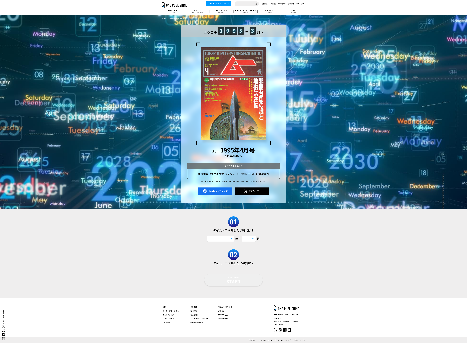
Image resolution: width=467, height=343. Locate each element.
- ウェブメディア (168, 315)
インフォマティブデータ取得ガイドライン (291, 340)
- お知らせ (221, 311)
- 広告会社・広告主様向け (198, 318)
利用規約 (252, 340)
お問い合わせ (300, 4)
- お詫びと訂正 (222, 315)
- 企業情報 (193, 307)
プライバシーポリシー (266, 340)
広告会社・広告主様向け (278, 4)
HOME (164, 18)
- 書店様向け (193, 315)
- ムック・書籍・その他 (170, 311)
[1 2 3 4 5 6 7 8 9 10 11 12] (249, 239)
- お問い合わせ (222, 318)
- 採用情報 (193, 311)
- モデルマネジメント (224, 307)
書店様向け (265, 4)
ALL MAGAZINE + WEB (218, 4)
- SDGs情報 (166, 322)
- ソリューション (168, 318)
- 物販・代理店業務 (196, 322)
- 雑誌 (164, 307)
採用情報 (291, 4)
